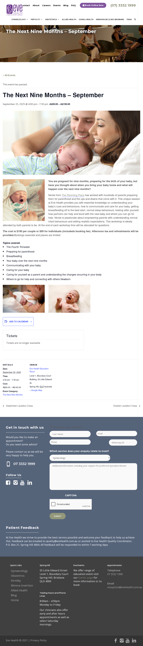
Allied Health (69, 19)
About (36, 5)
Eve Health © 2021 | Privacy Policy (26, 640)
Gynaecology (18, 19)
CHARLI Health (86, 19)
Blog (65, 5)
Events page (86, 577)
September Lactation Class (19, 405)
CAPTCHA (71, 495)
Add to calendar (18, 321)
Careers (46, 5)
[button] (71, 230)
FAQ (73, 5)
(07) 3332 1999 (123, 5)
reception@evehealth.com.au (124, 585)
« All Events (9, 75)
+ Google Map (36, 390)
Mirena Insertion (22, 585)
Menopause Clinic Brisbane (110, 19)
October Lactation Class (125, 405)
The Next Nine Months (13, 394)
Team (129, 19)
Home (15, 600)
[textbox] (71, 208)
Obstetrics (51, 19)
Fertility (35, 19)
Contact (25, 5)
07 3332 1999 (24, 464)
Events (57, 5)
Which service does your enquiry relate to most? (80, 451)
